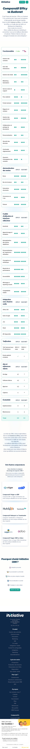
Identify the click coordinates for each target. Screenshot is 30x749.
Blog (15, 701)
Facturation (15, 636)
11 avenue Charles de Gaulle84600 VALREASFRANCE (15, 621)
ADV (15, 684)
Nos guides (15, 708)
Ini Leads (15, 643)
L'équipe (15, 694)
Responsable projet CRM (15, 682)
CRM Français (15, 710)
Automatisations (15, 654)
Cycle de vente (15, 634)
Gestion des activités (15, 632)
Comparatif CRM (15, 718)
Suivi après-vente (15, 671)
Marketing (15, 639)
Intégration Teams (15, 645)
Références (15, 705)
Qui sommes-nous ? (15, 692)
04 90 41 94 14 (15, 625)
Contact (15, 696)
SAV (15, 641)
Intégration (15, 650)
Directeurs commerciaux (15, 679)
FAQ (15, 703)
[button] (27, 2)
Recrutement (15, 699)
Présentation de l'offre (15, 667)
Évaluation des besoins (15, 664)
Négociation (15, 669)
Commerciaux (15, 677)
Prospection (15, 662)
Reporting (15, 652)
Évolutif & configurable (15, 648)
